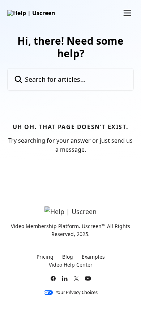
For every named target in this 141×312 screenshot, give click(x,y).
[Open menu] (127, 13)
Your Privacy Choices (77, 292)
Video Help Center (71, 264)
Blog (67, 256)
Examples (93, 256)
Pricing (45, 256)
